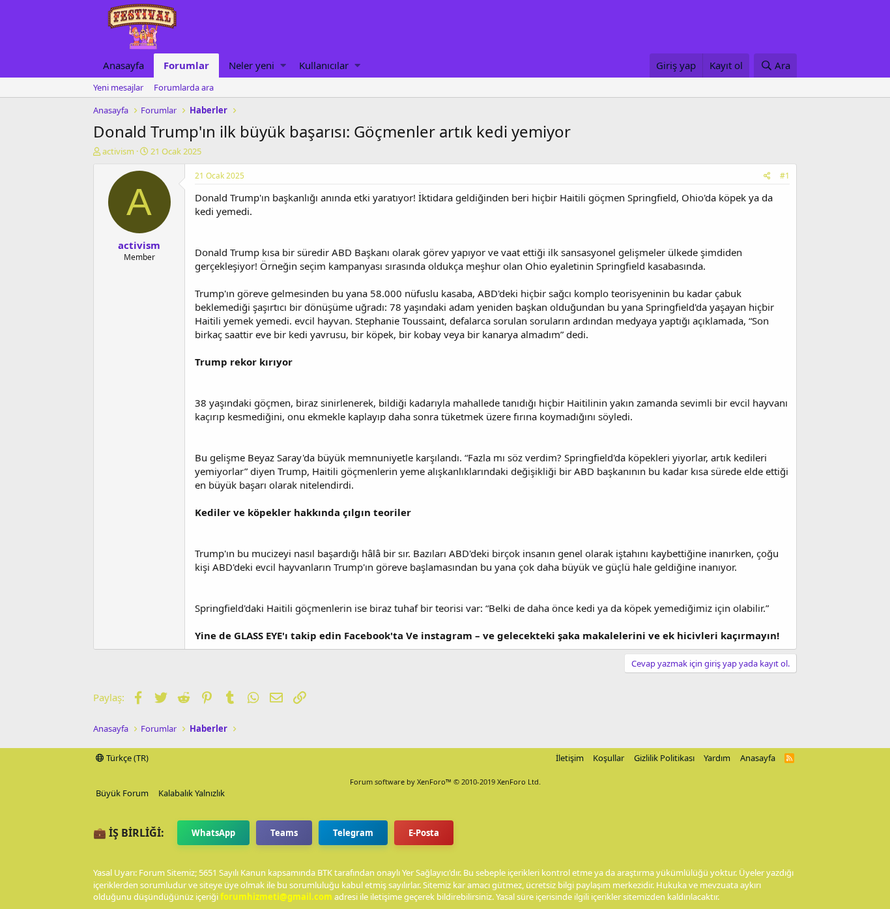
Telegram (353, 833)
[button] (283, 65)
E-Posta (424, 833)
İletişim (570, 758)
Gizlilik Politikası (664, 758)
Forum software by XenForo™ (445, 781)
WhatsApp (213, 833)
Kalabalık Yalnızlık (191, 793)
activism (118, 151)
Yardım (717, 758)
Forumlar (186, 65)
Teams (284, 833)
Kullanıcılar (324, 65)
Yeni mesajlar (118, 87)
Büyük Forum (122, 793)
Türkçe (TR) (126, 758)
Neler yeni (251, 65)
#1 (785, 175)
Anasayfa (123, 65)
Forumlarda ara (184, 87)
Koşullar (608, 758)
